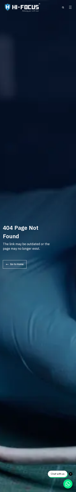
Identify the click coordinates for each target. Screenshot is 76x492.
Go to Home (17, 264)
